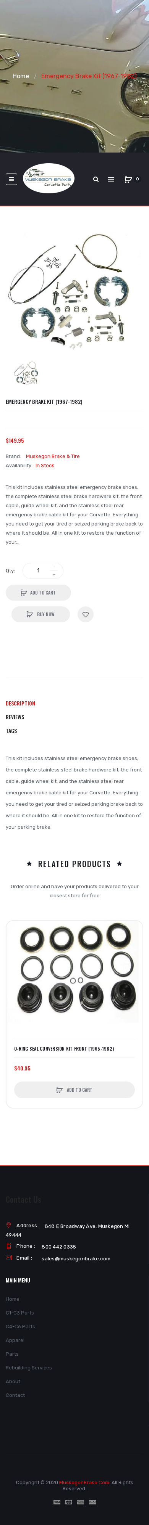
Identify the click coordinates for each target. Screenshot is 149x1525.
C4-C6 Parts (20, 1326)
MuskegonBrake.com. (84, 1482)
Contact (15, 1395)
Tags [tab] (11, 730)
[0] (128, 179)
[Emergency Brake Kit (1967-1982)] (27, 374)
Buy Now (45, 614)
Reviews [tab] (15, 717)
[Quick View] (16, 959)
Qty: (10, 571)
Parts (12, 1354)
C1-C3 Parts (20, 1313)
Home (21, 76)
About (13, 1381)
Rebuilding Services (29, 1368)
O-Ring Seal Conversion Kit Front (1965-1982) (64, 1049)
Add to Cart (43, 592)
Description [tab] (20, 703)
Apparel (15, 1340)
